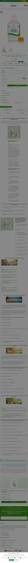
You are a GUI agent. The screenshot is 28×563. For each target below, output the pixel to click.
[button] (14, 561)
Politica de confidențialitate (16, 556)
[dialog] (14, 557)
